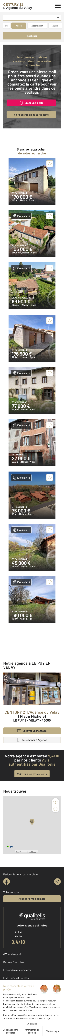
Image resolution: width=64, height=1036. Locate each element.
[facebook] (6, 881)
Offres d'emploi (12, 954)
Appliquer (32, 35)
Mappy (34, 852)
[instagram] (57, 881)
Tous (6, 26)
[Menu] (58, 5)
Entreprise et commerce (17, 970)
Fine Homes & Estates (16, 977)
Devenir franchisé (13, 962)
